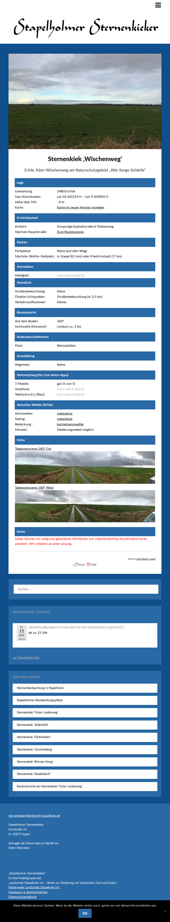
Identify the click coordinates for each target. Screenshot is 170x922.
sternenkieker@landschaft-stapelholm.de (34, 816)
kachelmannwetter (70, 424)
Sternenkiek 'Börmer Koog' (35, 761)
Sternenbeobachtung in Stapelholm (40, 688)
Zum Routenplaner (70, 232)
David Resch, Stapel (145, 559)
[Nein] (165, 911)
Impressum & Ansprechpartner (28, 892)
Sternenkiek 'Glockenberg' (34, 749)
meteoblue (64, 413)
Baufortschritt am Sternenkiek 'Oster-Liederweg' (50, 786)
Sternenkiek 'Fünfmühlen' (34, 737)
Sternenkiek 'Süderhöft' (32, 724)
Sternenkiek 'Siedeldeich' (34, 774)
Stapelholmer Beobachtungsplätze (40, 700)
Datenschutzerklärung (22, 897)
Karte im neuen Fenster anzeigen (80, 207)
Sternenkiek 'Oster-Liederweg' (37, 712)
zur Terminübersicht (26, 657)
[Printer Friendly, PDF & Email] (85, 565)
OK (85, 913)
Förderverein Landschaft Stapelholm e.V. (34, 887)
